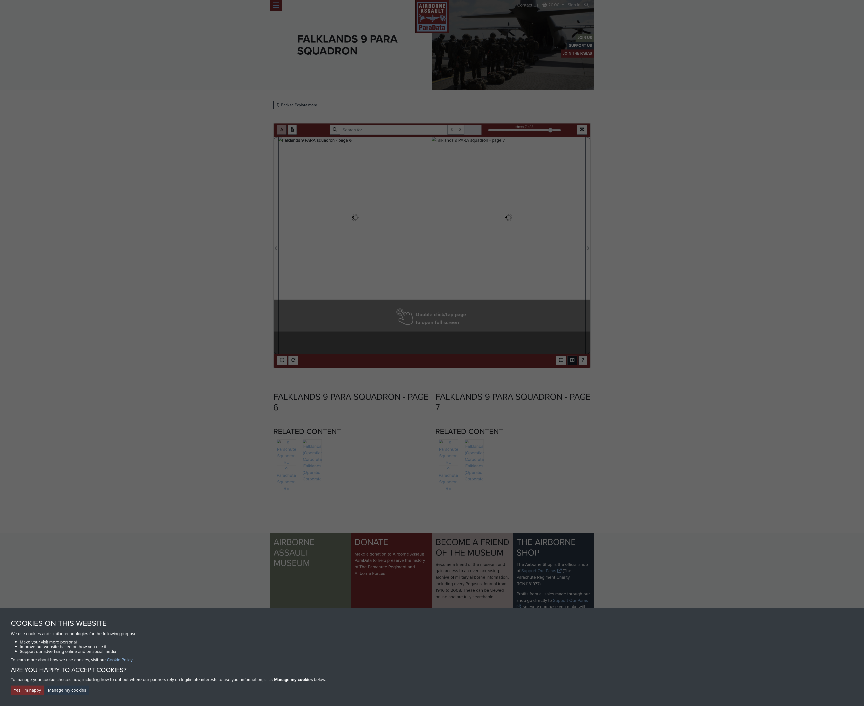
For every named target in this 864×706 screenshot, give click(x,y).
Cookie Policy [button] (120, 660)
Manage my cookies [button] (67, 690)
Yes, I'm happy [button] (27, 690)
